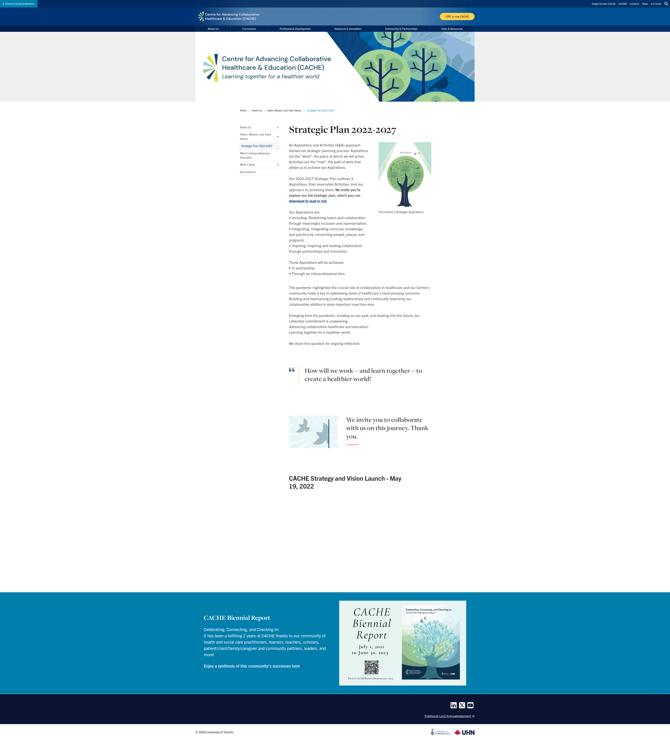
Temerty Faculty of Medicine (19, 3)
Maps (645, 3)
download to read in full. (308, 201)
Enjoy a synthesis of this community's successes (252, 665)
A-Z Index (656, 3)
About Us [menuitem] (213, 28)
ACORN (623, 3)
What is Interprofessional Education (255, 155)
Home (243, 110)
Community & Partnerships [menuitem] (401, 28)
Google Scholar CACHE (604, 3)
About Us (245, 127)
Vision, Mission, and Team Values (255, 136)
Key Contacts (248, 171)
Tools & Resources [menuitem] (452, 28)
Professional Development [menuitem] (295, 28)
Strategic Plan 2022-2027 (256, 146)
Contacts (634, 3)
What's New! (247, 164)
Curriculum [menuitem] (249, 28)
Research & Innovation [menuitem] (347, 28)
